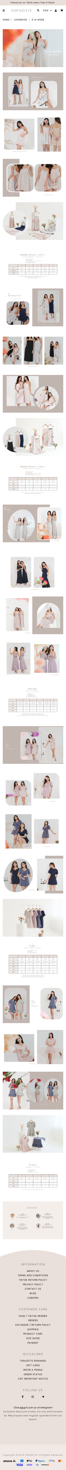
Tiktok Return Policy (33, 1279)
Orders (33, 1320)
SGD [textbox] (46, 10)
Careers (33, 1297)
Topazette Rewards (33, 1360)
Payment (32, 1342)
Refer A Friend (33, 1369)
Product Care (33, 1333)
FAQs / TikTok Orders (33, 1316)
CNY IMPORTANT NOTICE (33, 1378)
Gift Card (33, 1365)
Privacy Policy (33, 1284)
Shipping (33, 1329)
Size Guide (33, 1338)
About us (33, 1271)
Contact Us (33, 1288)
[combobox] (47, 10)
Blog (33, 1293)
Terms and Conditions (33, 1275)
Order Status (33, 1374)
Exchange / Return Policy (33, 1324)
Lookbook (20, 19)
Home (6, 19)
